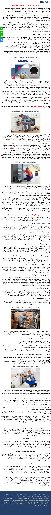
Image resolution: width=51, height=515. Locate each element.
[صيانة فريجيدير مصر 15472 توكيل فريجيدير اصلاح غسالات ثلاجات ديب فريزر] (45, 2)
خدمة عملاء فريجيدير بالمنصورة (18, 146)
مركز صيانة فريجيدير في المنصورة (29, 143)
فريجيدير (41, 485)
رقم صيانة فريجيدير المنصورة (15, 155)
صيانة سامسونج (20, 412)
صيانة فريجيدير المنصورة (31, 85)
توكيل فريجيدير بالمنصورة (38, 106)
